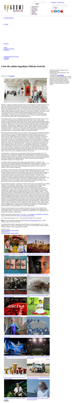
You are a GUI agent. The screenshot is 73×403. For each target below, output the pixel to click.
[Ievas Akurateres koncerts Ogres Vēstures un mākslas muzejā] (38, 315)
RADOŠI (6, 59)
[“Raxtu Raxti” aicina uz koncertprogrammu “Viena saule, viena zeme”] (38, 252)
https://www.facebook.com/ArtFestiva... (26, 215)
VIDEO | (34, 11)
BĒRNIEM (6, 57)
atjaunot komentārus (5, 230)
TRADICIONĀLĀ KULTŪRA (11, 56)
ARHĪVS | (34, 13)
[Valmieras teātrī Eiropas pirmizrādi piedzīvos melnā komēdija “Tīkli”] (15, 273)
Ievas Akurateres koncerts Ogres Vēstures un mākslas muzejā (37, 316)
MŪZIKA (6, 43)
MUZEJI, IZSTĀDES (9, 48)
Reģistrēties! (53, 2)
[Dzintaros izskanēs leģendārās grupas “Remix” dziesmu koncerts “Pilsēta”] (15, 355)
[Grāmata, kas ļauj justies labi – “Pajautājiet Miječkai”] (38, 334)
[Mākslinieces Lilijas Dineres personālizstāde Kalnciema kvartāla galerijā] (38, 294)
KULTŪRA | (35, 9)
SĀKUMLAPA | (35, 6)
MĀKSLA (6, 50)
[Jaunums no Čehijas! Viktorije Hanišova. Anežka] (15, 315)
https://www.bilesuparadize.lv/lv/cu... (33, 220)
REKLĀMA (34, 14)
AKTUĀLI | (34, 7)
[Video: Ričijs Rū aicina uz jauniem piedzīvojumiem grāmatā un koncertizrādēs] (15, 252)
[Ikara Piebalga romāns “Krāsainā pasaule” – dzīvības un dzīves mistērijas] (38, 273)
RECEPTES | (35, 10)
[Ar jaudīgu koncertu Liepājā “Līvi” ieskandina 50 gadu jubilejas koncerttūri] (15, 397)
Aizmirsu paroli (60, 2)
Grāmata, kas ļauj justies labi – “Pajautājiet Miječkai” (36, 335)
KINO (5, 47)
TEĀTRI (6, 24)
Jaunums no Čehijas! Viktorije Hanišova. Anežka (12, 316)
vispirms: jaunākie (15, 230)
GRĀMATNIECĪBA (9, 18)
